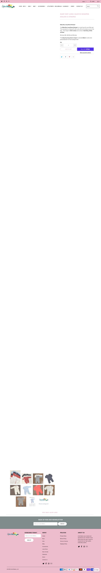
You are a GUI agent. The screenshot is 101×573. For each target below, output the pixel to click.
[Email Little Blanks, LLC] (8, 1)
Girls (29, 6)
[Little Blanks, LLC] (8, 6)
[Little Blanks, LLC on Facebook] (4, 1)
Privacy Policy (63, 536)
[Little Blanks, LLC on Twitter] (1, 1)
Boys (24, 6)
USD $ (83, 1)
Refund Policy (63, 538)
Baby (34, 6)
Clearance (66, 6)
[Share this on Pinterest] (69, 56)
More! (72, 6)
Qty (61, 42)
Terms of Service (64, 541)
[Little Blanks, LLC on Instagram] (6, 1)
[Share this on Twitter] (61, 56)
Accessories (41, 6)
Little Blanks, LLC (15, 569)
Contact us (79, 6)
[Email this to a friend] (73, 56)
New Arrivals (58, 6)
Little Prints (50, 6)
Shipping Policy (63, 543)
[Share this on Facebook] (65, 56)
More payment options (85, 52)
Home (20, 6)
